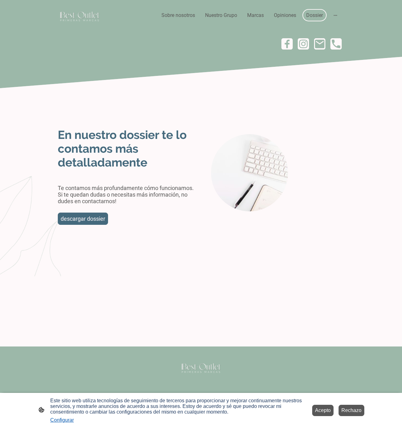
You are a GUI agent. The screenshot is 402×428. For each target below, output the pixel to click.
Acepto (323, 410)
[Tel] (336, 44)
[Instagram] (303, 44)
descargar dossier (83, 218)
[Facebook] (287, 44)
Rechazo (351, 410)
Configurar (62, 420)
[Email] (319, 44)
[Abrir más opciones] (335, 15)
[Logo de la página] (79, 15)
